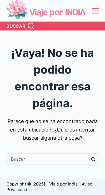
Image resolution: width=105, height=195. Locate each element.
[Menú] (95, 11)
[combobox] (47, 159)
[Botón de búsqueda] (93, 159)
